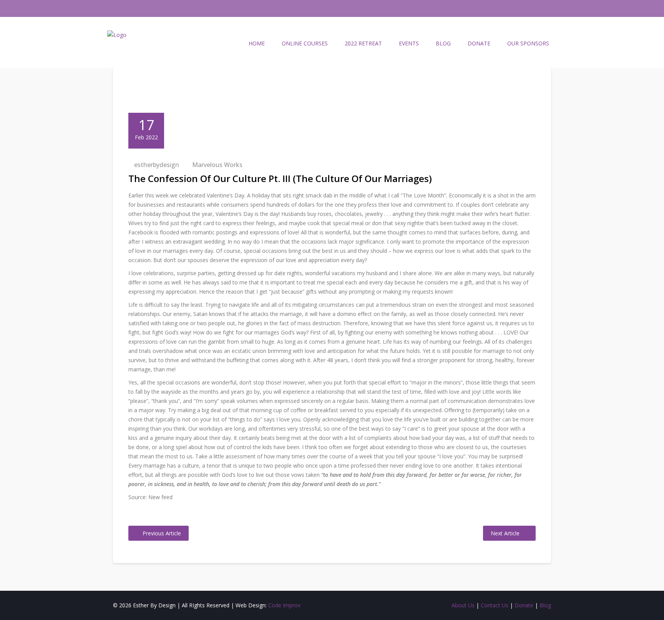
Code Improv (284, 605)
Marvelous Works (217, 164)
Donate (479, 43)
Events (409, 43)
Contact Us (494, 605)
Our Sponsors (528, 43)
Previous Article (162, 533)
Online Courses (305, 43)
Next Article (505, 533)
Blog (443, 43)
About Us (463, 605)
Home (257, 43)
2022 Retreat (363, 43)
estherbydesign (156, 164)
